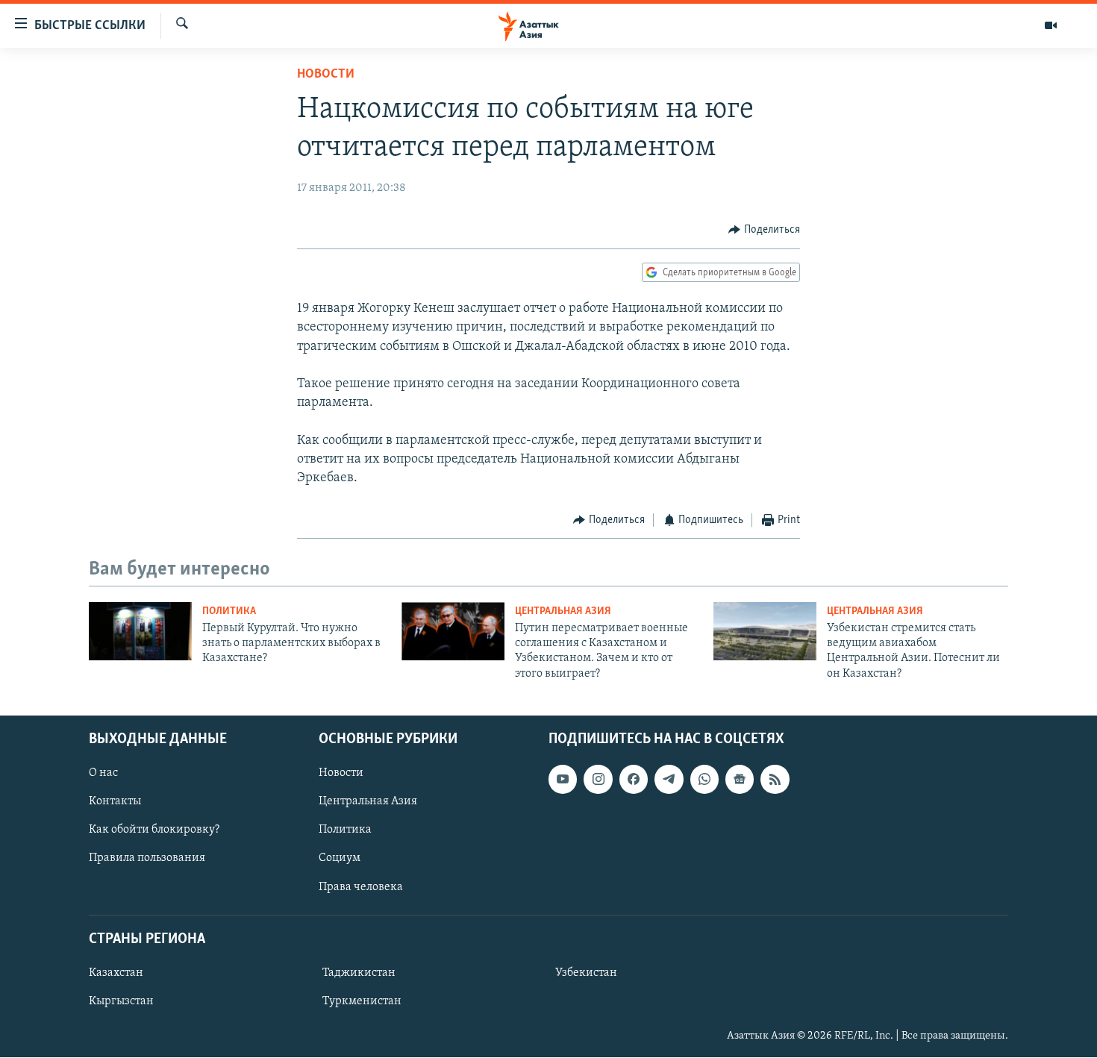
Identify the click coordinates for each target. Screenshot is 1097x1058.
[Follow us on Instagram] (598, 780)
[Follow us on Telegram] (668, 780)
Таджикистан (359, 973)
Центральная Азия (563, 611)
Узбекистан (586, 973)
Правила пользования (147, 859)
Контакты (115, 802)
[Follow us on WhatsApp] (704, 780)
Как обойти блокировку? (154, 830)
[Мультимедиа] (1050, 25)
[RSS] (774, 780)
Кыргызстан (121, 1001)
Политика (229, 611)
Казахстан (116, 973)
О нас (103, 774)
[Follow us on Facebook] (633, 780)
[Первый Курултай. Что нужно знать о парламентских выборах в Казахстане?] (140, 631)
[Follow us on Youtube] (562, 780)
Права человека (361, 887)
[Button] (764, 230)
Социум (339, 859)
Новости (325, 74)
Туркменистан (361, 1001)
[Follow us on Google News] (739, 780)
